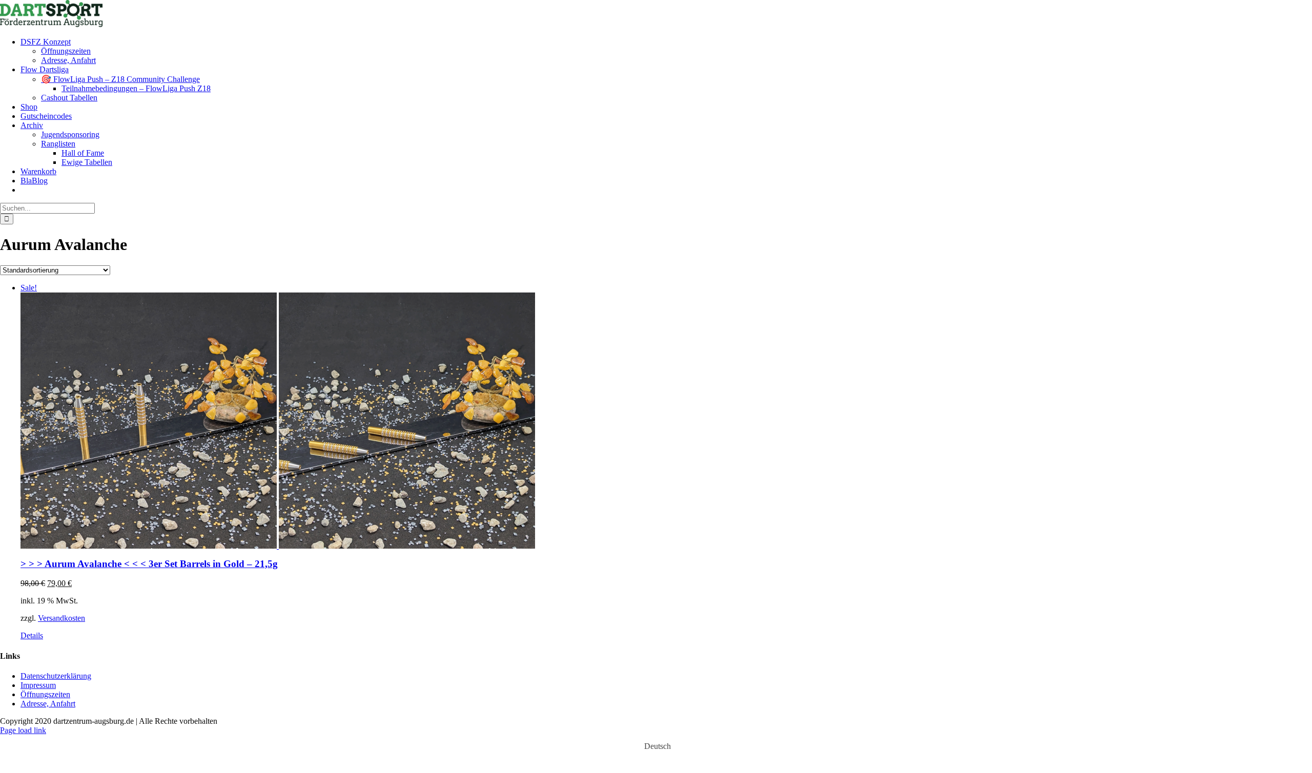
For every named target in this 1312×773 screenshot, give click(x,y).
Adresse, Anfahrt (47, 703)
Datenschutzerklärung (55, 676)
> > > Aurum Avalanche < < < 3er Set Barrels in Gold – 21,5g (149, 563)
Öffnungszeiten (45, 694)
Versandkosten (61, 618)
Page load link (23, 730)
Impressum (38, 685)
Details (31, 635)
